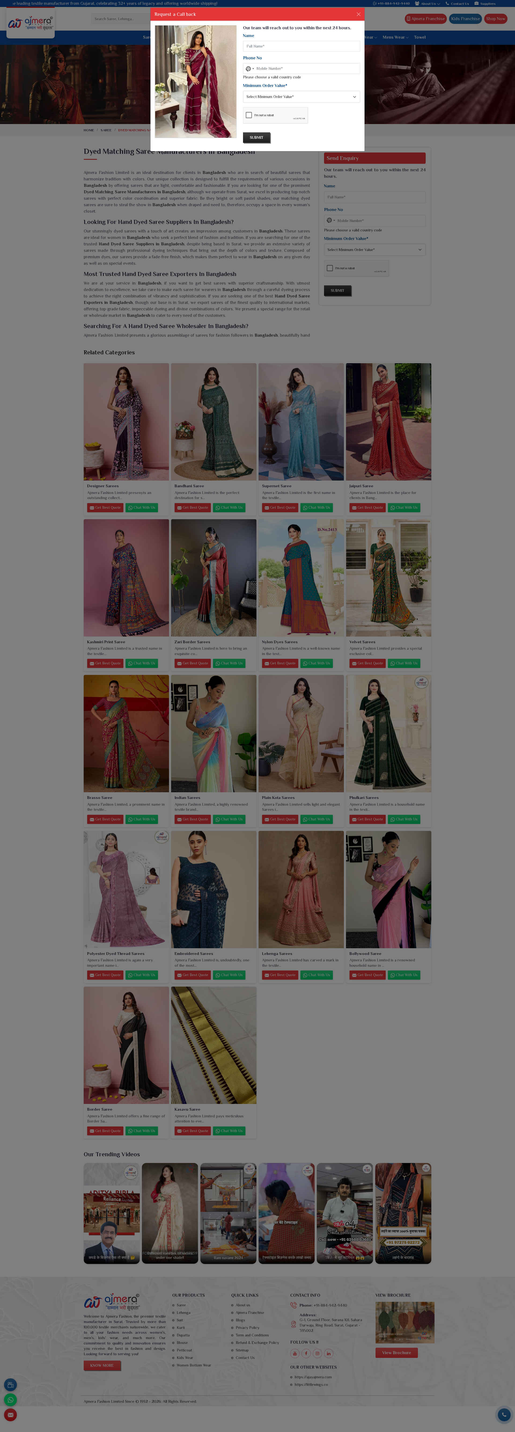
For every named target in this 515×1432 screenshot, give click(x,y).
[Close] (359, 14)
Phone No (252, 58)
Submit (256, 137)
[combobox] (249, 68)
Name (248, 35)
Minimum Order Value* (265, 85)
